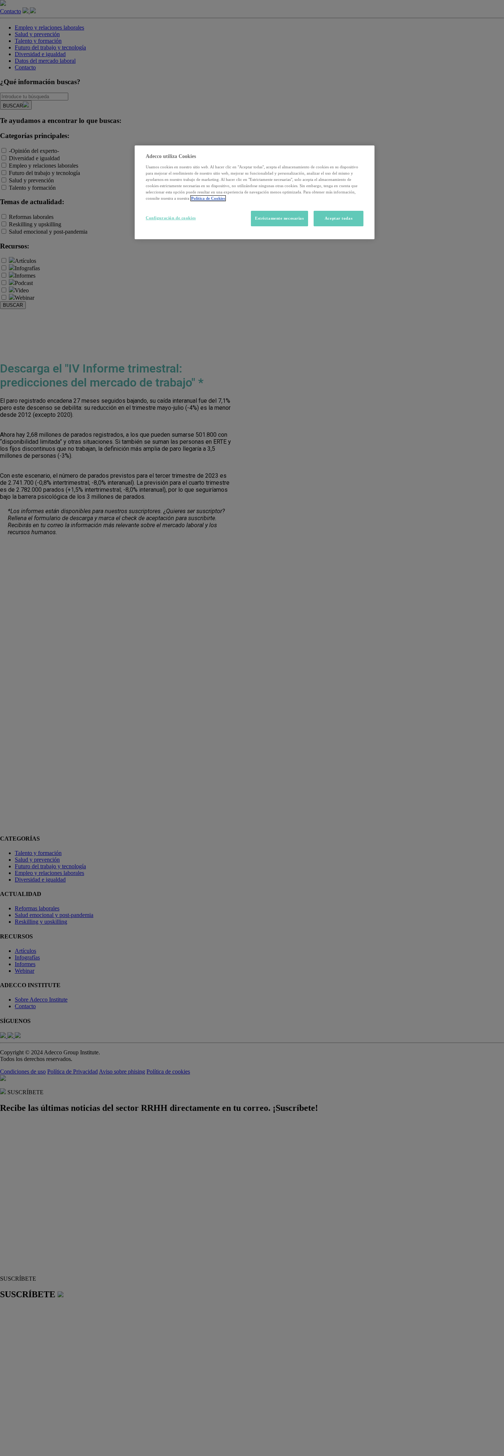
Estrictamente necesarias (279, 218)
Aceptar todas (338, 218)
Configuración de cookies (171, 218)
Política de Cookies (208, 198)
